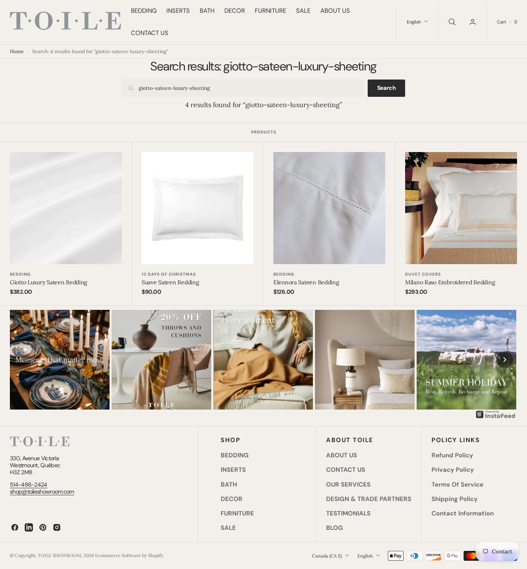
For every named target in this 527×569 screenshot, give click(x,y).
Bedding (20, 274)
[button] (473, 22)
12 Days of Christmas (169, 274)
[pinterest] (43, 527)
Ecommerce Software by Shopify (129, 555)
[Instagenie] (495, 417)
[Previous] (22, 359)
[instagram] (57, 527)
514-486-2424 (28, 484)
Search (386, 87)
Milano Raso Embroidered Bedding (450, 282)
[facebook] (15, 527)
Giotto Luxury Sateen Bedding (48, 282)
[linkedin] (29, 527)
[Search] (451, 22)
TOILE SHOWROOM (59, 555)
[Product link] (66, 208)
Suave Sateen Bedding (170, 282)
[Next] (505, 359)
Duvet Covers (423, 274)
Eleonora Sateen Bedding (306, 282)
